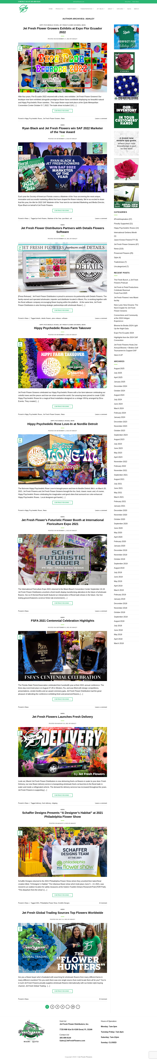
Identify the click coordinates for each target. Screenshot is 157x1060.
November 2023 (120, 426)
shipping (54, 803)
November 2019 (120, 555)
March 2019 (119, 590)
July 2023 (118, 444)
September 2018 (121, 617)
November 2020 (120, 515)
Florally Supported (121, 224)
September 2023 (121, 435)
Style (116, 258)
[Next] (78, 1007)
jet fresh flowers (41, 218)
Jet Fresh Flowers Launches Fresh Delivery (62, 716)
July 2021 (118, 484)
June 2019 (118, 577)
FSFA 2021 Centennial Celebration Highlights (62, 620)
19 (73, 1007)
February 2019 (120, 595)
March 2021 (119, 497)
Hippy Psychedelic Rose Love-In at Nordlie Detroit (62, 424)
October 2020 (119, 519)
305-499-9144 (65, 1038)
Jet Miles (100, 9)
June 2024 (118, 404)
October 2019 (119, 559)
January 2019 (119, 599)
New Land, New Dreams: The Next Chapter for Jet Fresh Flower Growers (126, 308)
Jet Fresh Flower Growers (70, 25)
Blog (129, 9)
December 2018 (120, 603)
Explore (120, 9)
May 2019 (118, 581)
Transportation (86, 9)
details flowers (46, 318)
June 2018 (118, 630)
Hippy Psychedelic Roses (49, 25)
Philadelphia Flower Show (48, 903)
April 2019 (118, 586)
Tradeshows (119, 262)
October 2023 (119, 431)
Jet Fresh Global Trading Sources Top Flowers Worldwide (62, 912)
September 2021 (121, 475)
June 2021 (118, 488)
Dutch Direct (135, 1)
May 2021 (118, 493)
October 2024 (119, 391)
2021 (37, 903)
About (110, 9)
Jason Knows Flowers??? (124, 240)
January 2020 (119, 546)
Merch (136, 9)
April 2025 (118, 377)
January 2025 (119, 382)
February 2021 (120, 501)
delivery (38, 803)
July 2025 (118, 373)
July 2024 (118, 400)
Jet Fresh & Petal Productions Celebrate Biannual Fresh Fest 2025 (126, 290)
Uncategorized (120, 266)
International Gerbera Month (125, 232)
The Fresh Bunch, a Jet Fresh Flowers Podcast (126, 281)
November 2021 (120, 470)
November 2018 (120, 608)
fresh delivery (46, 803)
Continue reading (62, 111)
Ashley (90, 18)
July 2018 (118, 626)
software (64, 318)
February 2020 (120, 541)
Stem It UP (118, 355)
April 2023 (118, 457)
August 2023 (119, 439)
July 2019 (118, 572)
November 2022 (120, 462)
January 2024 (119, 417)
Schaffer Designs (64, 903)
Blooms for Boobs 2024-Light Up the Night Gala (126, 327)
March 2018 (119, 643)
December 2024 (120, 386)
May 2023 (118, 453)
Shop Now (127, 1)
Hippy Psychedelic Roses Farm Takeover (62, 328)
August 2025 (119, 368)
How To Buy (71, 9)
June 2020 (118, 528)
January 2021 (119, 506)
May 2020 (118, 533)
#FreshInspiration (121, 219)
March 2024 (119, 408)
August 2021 (119, 479)
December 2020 (120, 510)
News (84, 25)
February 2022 (120, 466)
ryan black (65, 218)
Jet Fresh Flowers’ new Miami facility (126, 299)
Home (51, 9)
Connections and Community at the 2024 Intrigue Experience (126, 318)
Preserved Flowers (121, 253)
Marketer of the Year (54, 218)
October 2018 (119, 612)
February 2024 (120, 413)
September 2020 (121, 524)
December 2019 (120, 550)
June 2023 (118, 448)
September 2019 (121, 564)
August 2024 (119, 395)
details (38, 318)
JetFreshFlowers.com (78, 1)
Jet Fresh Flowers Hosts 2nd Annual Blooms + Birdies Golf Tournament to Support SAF (126, 348)
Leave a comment (101, 118)
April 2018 (118, 639)
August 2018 (119, 621)
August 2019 (119, 568)
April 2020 (118, 537)
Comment (103, 903)
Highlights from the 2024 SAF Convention (126, 338)
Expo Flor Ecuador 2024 (124, 333)
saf (71, 218)
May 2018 (118, 634)
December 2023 (120, 422)
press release (56, 318)
